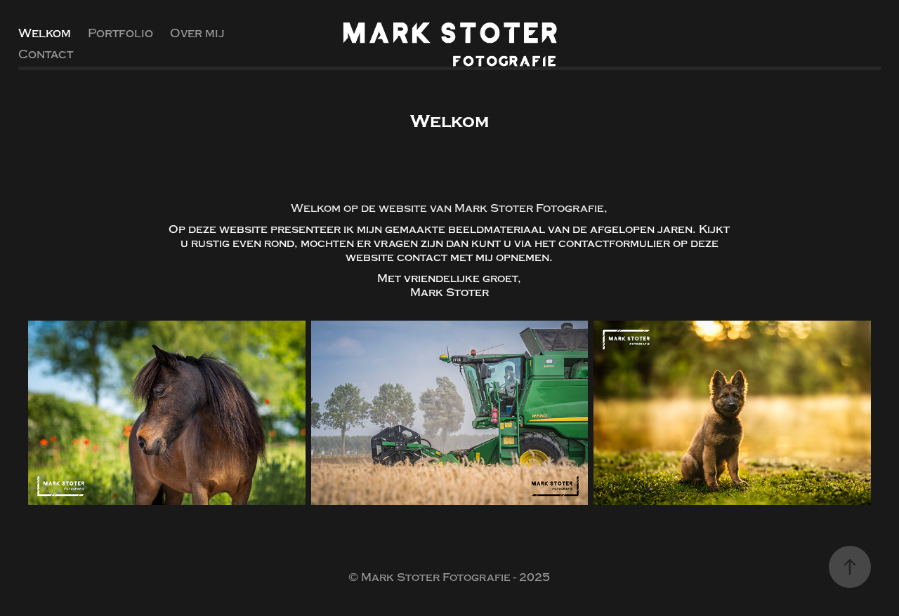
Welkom (44, 33)
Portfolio (120, 33)
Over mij (197, 33)
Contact (45, 54)
